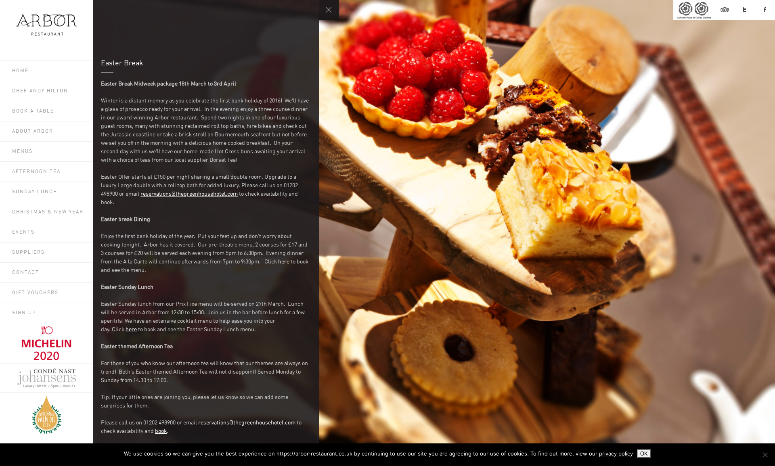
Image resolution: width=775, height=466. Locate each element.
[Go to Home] (46, 34)
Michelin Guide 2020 (46, 343)
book (161, 431)
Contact (25, 272)
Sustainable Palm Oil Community (46, 415)
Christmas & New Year (48, 212)
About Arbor (32, 131)
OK (644, 454)
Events (23, 232)
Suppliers (28, 252)
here (283, 262)
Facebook (765, 10)
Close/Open (329, 10)
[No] (765, 455)
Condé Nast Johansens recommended (46, 378)
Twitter (745, 10)
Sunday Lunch (34, 192)
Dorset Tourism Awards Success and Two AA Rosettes (693, 10)
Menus (22, 151)
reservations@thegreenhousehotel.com (189, 194)
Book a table (33, 111)
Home (20, 71)
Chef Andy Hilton (40, 91)
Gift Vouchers (35, 292)
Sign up (24, 313)
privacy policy (616, 453)
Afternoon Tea (36, 171)
